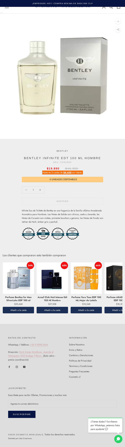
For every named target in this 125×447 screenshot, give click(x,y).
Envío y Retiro (75, 350)
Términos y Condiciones (80, 366)
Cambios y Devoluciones (81, 355)
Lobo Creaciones (25, 438)
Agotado (62, 201)
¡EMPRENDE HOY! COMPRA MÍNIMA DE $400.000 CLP (62, 3)
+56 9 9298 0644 (39, 344)
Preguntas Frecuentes (79, 371)
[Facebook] (9, 367)
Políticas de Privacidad (80, 360)
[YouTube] (24, 367)
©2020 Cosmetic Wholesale (25, 435)
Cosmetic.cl (74, 376)
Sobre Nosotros (76, 344)
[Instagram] (17, 367)
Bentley (62, 151)
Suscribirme (22, 414)
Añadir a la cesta (18, 310)
